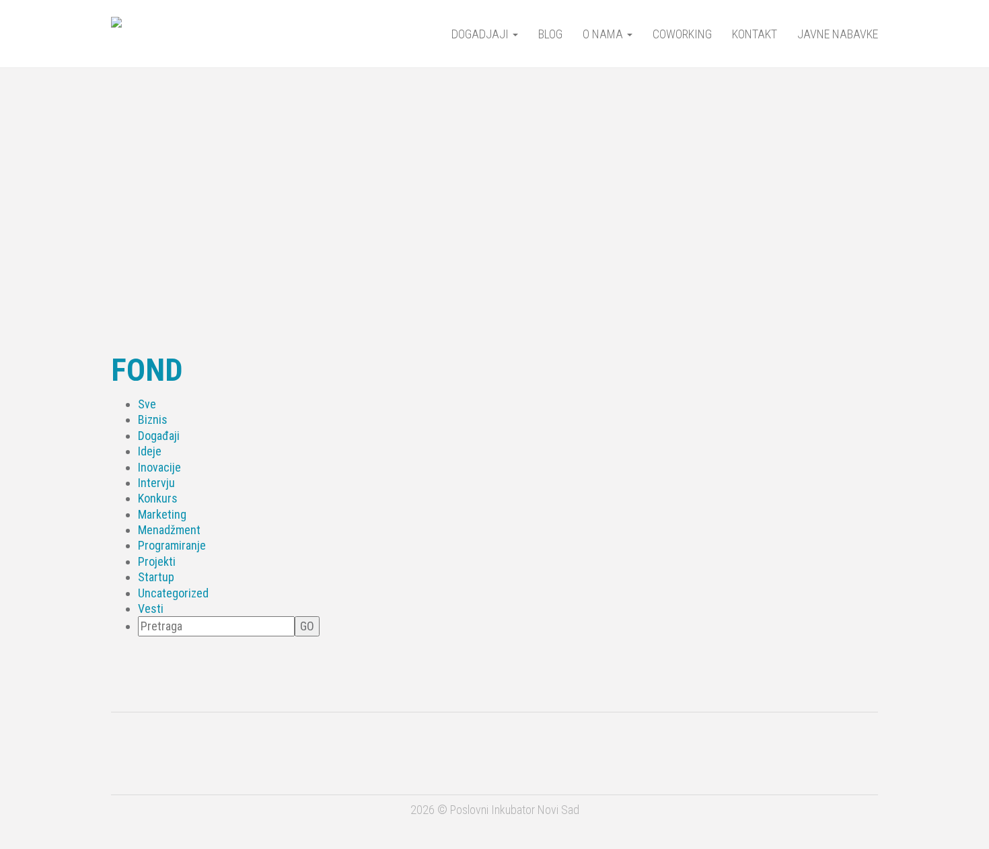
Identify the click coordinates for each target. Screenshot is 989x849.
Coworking (682, 34)
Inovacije (159, 467)
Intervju (156, 483)
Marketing (162, 514)
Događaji (159, 436)
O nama (604, 34)
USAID (180, 757)
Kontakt (754, 34)
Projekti (157, 561)
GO (307, 626)
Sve (147, 404)
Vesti (150, 608)
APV (431, 752)
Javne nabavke (837, 34)
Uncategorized (173, 593)
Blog (550, 34)
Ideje (149, 451)
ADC (319, 758)
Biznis (153, 419)
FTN (808, 750)
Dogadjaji (481, 34)
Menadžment (169, 530)
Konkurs (158, 498)
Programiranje (172, 545)
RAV (628, 750)
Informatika (719, 751)
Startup (156, 577)
